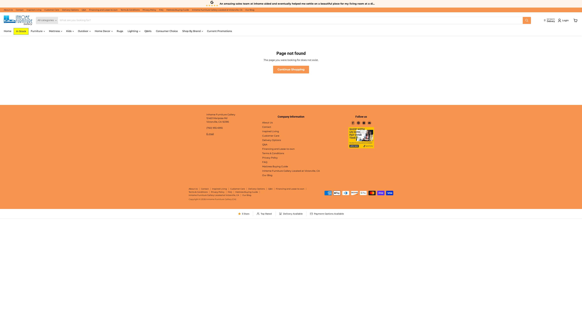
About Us (8, 10)
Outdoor (83, 31)
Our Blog (249, 10)
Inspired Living (34, 10)
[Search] (527, 20)
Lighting (133, 31)
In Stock (21, 31)
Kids (69, 31)
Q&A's (147, 31)
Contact (19, 10)
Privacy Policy (149, 10)
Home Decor (103, 31)
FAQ (161, 10)
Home (7, 31)
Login (565, 20)
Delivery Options (70, 10)
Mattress (54, 31)
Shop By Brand (191, 31)
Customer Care (51, 10)
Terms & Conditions (130, 10)
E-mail (210, 133)
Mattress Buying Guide (177, 10)
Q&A (84, 10)
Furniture (37, 31)
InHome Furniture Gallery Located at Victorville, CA (217, 10)
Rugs (120, 31)
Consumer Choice (167, 31)
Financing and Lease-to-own (103, 10)
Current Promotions (219, 31)
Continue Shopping (291, 69)
